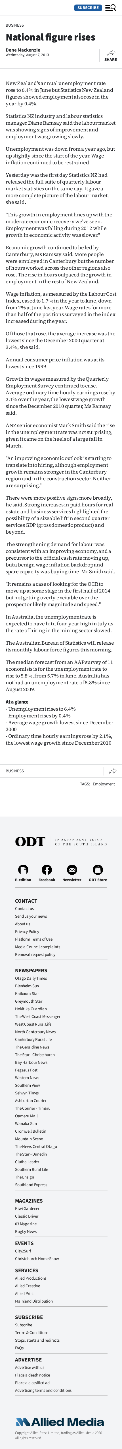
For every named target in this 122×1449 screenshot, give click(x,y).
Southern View (27, 1085)
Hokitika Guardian (31, 1009)
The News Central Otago (36, 1147)
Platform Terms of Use (33, 939)
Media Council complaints (37, 947)
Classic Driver (26, 1216)
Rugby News (26, 1232)
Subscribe (88, 8)
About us (22, 924)
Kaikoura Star (27, 994)
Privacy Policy (27, 932)
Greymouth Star (28, 1001)
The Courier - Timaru (33, 1108)
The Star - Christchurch (35, 1055)
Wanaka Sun (26, 1124)
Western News (27, 1078)
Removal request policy (35, 955)
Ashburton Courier (30, 1101)
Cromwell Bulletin (30, 1131)
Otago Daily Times (31, 978)
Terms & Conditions (31, 1333)
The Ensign (24, 1177)
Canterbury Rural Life (33, 1040)
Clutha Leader (27, 1162)
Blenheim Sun (27, 986)
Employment (104, 784)
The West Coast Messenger (37, 1017)
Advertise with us (29, 1368)
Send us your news (31, 916)
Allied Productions (30, 1278)
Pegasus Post (26, 1070)
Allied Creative (27, 1286)
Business (15, 25)
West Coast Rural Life (33, 1024)
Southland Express (31, 1185)
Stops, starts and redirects (37, 1340)
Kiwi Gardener (27, 1209)
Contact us (24, 909)
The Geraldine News (32, 1047)
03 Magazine (25, 1224)
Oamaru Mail (26, 1116)
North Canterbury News (35, 1032)
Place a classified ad (32, 1383)
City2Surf (23, 1251)
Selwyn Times (27, 1093)
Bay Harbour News (31, 1063)
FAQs (19, 1348)
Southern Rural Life (31, 1170)
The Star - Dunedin (31, 1154)
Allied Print (24, 1294)
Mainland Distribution (34, 1301)
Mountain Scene (29, 1139)
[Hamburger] (110, 8)
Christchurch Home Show (37, 1259)
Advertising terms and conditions (43, 1390)
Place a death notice (32, 1375)
